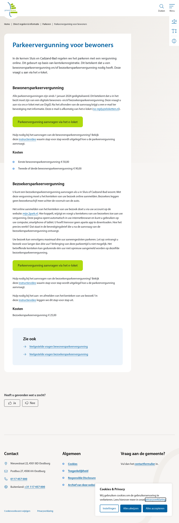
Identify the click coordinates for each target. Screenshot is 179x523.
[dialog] (133, 499)
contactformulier (145, 464)
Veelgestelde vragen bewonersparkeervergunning (58, 346)
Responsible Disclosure (82, 478)
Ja (14, 403)
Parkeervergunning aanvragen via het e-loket (48, 122)
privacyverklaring (155, 499)
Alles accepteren (155, 508)
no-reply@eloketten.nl (106, 109)
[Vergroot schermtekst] (174, 31)
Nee (32, 403)
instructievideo (27, 139)
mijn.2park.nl (30, 213)
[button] (174, 21)
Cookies (72, 464)
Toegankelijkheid (78, 471)
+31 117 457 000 (34, 486)
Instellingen (109, 508)
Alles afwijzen (130, 508)
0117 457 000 (18, 479)
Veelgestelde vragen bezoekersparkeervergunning (58, 354)
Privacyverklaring (45, 511)
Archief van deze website (83, 485)
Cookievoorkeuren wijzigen (17, 511)
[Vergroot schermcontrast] (174, 41)
